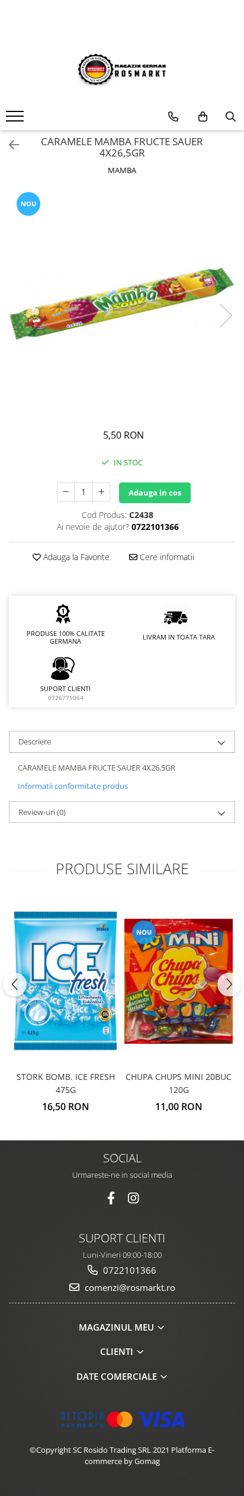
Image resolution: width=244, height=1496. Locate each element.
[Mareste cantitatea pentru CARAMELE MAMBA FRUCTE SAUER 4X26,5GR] (101, 491)
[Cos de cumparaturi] (203, 117)
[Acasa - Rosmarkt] (122, 69)
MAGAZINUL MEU (117, 1327)
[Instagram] (133, 1198)
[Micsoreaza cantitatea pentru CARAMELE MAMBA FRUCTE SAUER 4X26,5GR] (66, 491)
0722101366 (128, 1270)
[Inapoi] (9, 145)
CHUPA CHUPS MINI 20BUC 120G (179, 1083)
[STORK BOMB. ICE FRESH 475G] (65, 981)
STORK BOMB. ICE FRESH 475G (66, 1083)
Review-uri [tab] (42, 812)
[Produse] (16, 120)
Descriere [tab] (34, 741)
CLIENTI (118, 1351)
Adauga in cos (155, 492)
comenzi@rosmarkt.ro (128, 1287)
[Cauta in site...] (230, 117)
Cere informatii (165, 556)
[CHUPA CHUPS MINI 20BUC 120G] (178, 981)
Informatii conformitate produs (73, 786)
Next (225, 315)
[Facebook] (111, 1198)
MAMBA (122, 170)
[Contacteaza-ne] (173, 117)
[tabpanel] (122, 303)
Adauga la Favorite (75, 556)
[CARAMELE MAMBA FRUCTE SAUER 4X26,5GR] (122, 303)
